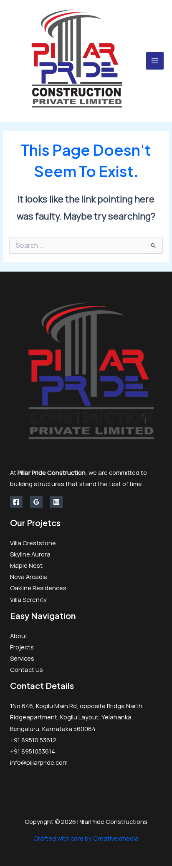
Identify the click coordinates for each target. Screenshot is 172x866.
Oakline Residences (38, 588)
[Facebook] (16, 502)
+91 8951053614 (32, 751)
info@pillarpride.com (39, 762)
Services (22, 658)
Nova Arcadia (29, 576)
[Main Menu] (155, 61)
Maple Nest (26, 565)
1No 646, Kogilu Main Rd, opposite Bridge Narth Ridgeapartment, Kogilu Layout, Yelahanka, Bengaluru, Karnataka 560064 (76, 716)
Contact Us (26, 669)
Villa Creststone (33, 543)
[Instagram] (56, 502)
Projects (22, 647)
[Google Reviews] (36, 502)
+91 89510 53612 (33, 740)
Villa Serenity (28, 599)
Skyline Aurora (30, 554)
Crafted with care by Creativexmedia (86, 838)
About (19, 635)
